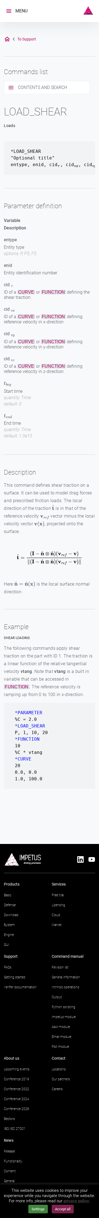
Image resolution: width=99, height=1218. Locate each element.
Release (9, 1151)
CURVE (26, 292)
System (9, 925)
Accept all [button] (62, 1209)
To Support (26, 39)
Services (59, 884)
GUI (6, 945)
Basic (7, 895)
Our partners (61, 1079)
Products (12, 884)
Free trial (58, 895)
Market (57, 925)
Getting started (14, 977)
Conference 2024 (16, 1099)
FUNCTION (53, 292)
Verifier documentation (20, 987)
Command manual (67, 956)
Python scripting (63, 1007)
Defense (10, 905)
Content (10, 1171)
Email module (61, 1037)
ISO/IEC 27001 (15, 1129)
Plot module (60, 1047)
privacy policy (76, 1200)
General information (66, 977)
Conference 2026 (16, 1109)
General (9, 1181)
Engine (9, 935)
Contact (58, 1058)
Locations (59, 1069)
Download (11, 915)
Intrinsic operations (65, 987)
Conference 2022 (16, 1089)
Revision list (60, 967)
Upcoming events (16, 1069)
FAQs (7, 967)
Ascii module (61, 1027)
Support (11, 956)
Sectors (9, 1119)
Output (57, 997)
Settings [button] (38, 1209)
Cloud (56, 915)
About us (11, 1058)
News (8, 1140)
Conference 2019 (16, 1079)
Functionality (13, 1161)
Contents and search (42, 87)
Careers (57, 1089)
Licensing (58, 905)
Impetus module (64, 1017)
